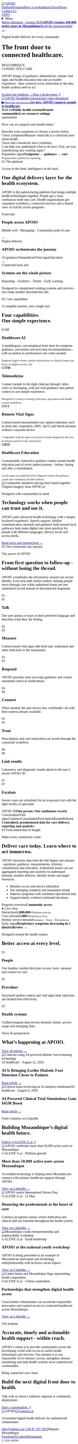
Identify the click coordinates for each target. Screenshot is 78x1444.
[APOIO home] (8, 3)
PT (8, 15)
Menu (9, 18)
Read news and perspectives (22, 543)
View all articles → (14, 1051)
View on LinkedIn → (16, 1188)
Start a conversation (16, 1407)
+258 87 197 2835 (36, 1429)
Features (18, 7)
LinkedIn (23, 1436)
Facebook (8, 1436)
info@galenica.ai (13, 1429)
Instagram (35, 1436)
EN (4, 15)
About (55, 7)
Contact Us (9, 11)
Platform (7, 7)
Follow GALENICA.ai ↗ (19, 1142)
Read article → (11, 1083)
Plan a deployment (47, 94)
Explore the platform (17, 94)
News (63, 7)
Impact (46, 7)
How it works (33, 7)
